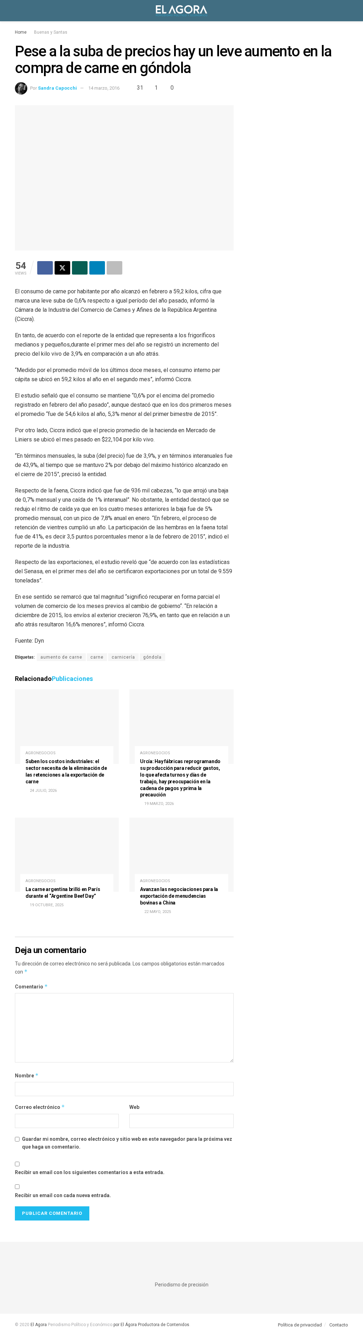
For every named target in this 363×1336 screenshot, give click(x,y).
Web (134, 1107)
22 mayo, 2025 (157, 911)
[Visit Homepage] (181, 11)
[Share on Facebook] (45, 268)
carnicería (123, 657)
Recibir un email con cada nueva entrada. (63, 1195)
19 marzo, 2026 (158, 803)
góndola (152, 657)
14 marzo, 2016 (103, 88)
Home (21, 32)
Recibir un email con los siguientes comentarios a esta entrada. (89, 1172)
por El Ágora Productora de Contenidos (150, 1324)
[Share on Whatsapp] (80, 268)
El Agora (39, 1324)
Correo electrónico (40, 1107)
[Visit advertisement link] (296, 157)
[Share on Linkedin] (97, 268)
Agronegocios (41, 753)
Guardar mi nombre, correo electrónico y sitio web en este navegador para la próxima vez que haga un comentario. (127, 1143)
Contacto (338, 1324)
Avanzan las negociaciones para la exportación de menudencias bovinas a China (179, 896)
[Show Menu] (18, 10)
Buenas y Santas (50, 32)
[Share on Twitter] (62, 268)
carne (97, 657)
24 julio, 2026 (43, 790)
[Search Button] (345, 10)
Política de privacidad (300, 1324)
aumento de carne (61, 657)
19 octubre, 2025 (46, 905)
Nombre (27, 1075)
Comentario (31, 986)
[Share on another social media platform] (114, 268)
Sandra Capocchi (57, 88)
